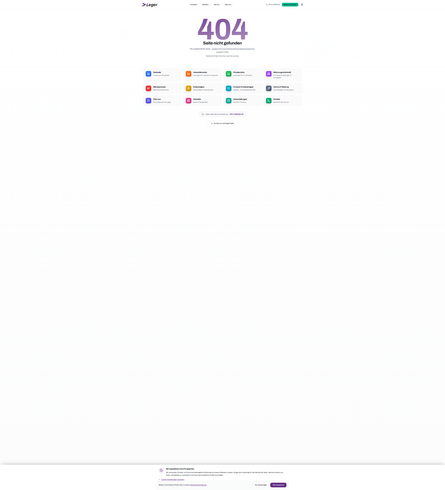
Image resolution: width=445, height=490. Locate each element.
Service (216, 4)
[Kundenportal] (302, 5)
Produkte (193, 4)
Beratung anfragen (290, 4)
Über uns (228, 4)
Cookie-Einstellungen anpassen (172, 479)
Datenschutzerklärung (198, 485)
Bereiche (205, 4)
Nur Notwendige (261, 485)
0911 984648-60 (236, 114)
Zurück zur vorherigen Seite (224, 123)
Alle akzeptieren (278, 485)
